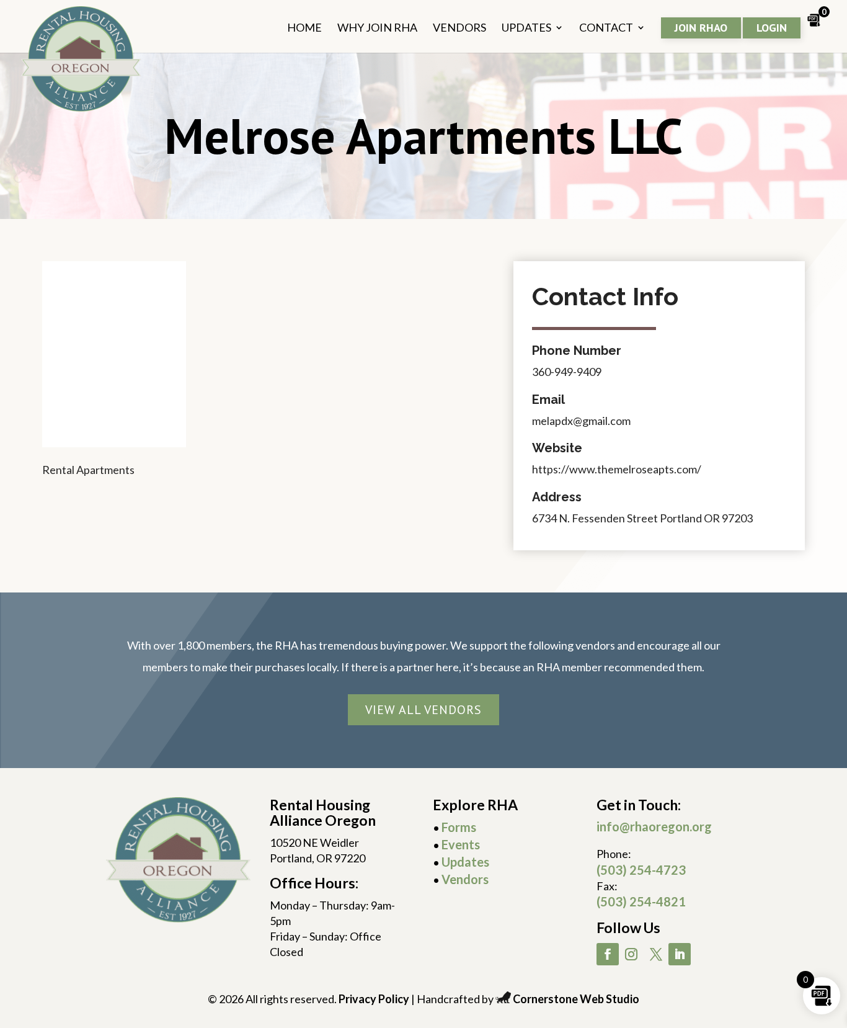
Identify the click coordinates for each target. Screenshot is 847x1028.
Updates (465, 861)
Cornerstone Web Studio (576, 999)
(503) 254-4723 (641, 869)
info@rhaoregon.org (654, 826)
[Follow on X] (656, 954)
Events (460, 844)
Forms (458, 827)
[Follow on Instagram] (631, 954)
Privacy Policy (374, 999)
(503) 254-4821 (641, 901)
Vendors (465, 879)
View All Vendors (423, 710)
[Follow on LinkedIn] (679, 954)
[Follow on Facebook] (607, 954)
